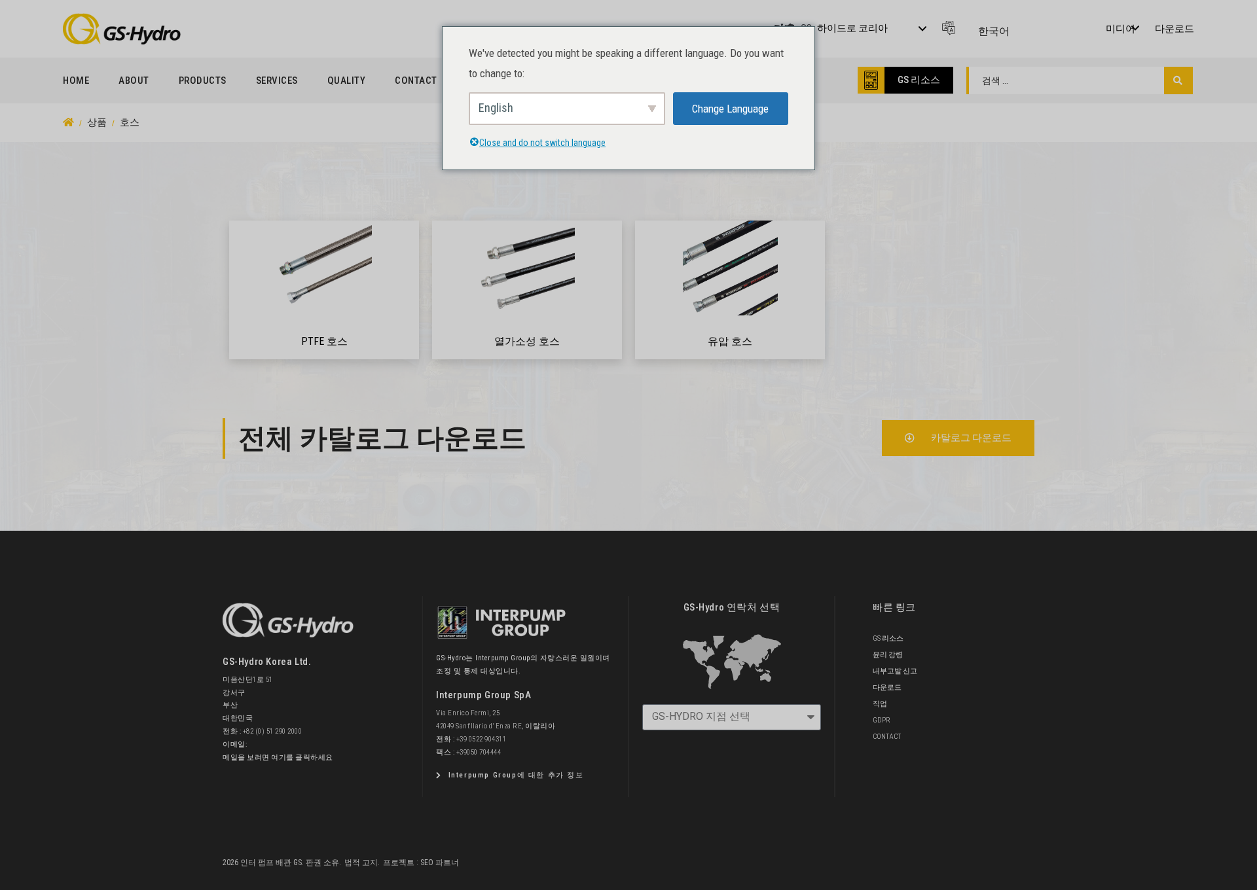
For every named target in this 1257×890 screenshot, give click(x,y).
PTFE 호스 (324, 341)
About (133, 80)
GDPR (881, 720)
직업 (880, 704)
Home (76, 80)
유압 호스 (730, 341)
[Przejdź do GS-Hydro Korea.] (68, 122)
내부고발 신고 (895, 671)
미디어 (1120, 29)
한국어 (994, 31)
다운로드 (1174, 29)
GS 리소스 (919, 80)
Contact (416, 80)
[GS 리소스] (871, 80)
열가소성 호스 (527, 341)
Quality (346, 80)
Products (203, 80)
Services (277, 80)
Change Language (730, 108)
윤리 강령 (888, 654)
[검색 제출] (1178, 80)
